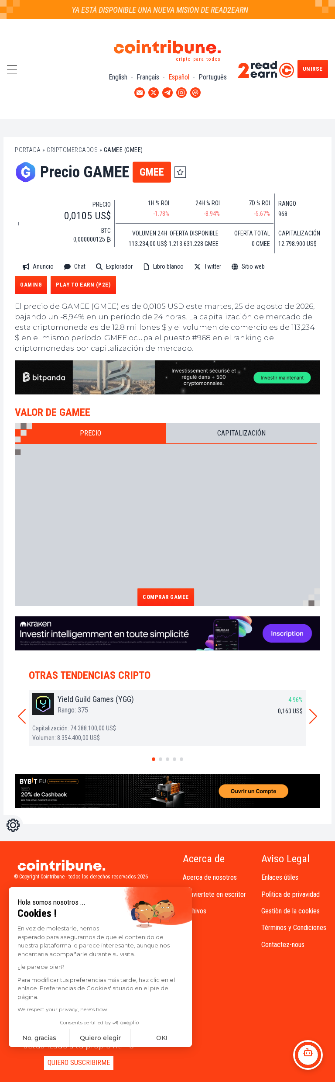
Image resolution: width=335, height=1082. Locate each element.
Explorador (119, 266)
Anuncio (43, 266)
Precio (90, 433)
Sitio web (253, 266)
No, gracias (39, 1038)
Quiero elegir (100, 1038)
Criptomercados (72, 149)
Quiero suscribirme (79, 1062)
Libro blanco (168, 266)
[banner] (167, 377)
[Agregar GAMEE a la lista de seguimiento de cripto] (180, 172)
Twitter (212, 266)
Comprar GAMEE (166, 597)
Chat (79, 266)
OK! (161, 1038)
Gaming (31, 284)
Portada (28, 149)
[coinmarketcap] (294, 267)
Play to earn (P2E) (83, 284)
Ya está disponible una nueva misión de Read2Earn (152, 9)
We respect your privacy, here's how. (63, 1009)
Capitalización (241, 433)
